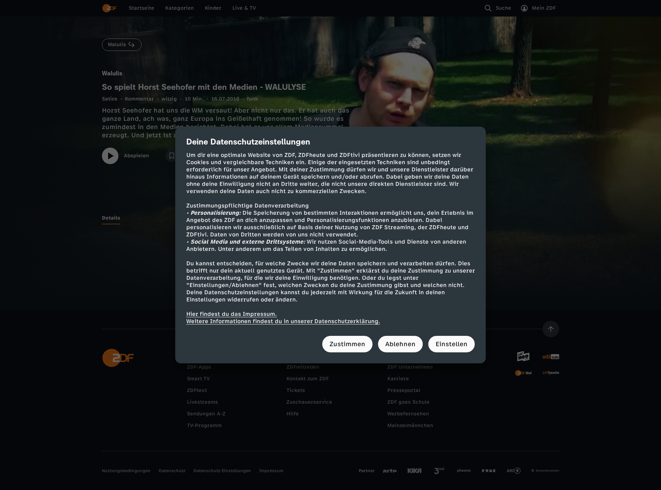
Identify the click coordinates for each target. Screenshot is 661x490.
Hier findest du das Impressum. (231, 314)
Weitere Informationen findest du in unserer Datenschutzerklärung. (283, 321)
